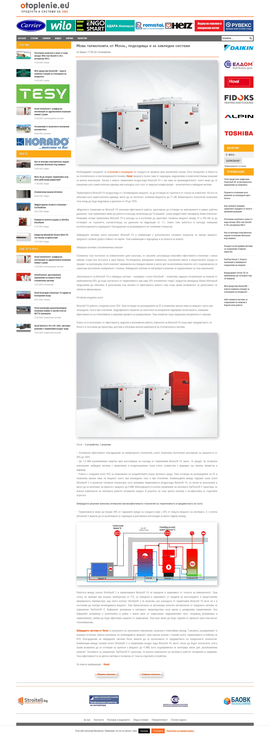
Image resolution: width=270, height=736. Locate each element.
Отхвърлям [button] (158, 731)
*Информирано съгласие (235, 166)
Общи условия (140, 719)
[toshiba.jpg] (238, 138)
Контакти (99, 719)
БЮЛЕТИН (82, 38)
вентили (47, 133)
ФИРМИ (69, 38)
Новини (47, 300)
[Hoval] (238, 87)
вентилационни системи (53, 118)
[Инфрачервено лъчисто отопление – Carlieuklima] (23, 207)
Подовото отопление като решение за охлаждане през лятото (237, 195)
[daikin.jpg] (238, 53)
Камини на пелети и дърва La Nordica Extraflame (51, 221)
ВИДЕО (58, 38)
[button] (250, 38)
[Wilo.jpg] (60, 30)
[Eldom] (238, 70)
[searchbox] (237, 38)
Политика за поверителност (180, 730)
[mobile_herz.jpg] (179, 30)
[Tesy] (43, 102)
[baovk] (237, 706)
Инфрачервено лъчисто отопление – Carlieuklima (51, 206)
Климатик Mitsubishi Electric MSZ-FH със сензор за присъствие (51, 236)
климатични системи (52, 318)
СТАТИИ (34, 38)
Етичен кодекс (178, 719)
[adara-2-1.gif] (120, 30)
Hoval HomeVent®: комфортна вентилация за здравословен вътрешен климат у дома (52, 111)
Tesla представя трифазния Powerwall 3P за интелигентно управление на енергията (238, 182)
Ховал (83, 52)
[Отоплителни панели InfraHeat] (23, 194)
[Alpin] (238, 121)
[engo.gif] (90, 30)
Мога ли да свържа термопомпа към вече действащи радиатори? (51, 178)
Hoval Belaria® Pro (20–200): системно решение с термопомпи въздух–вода (52, 327)
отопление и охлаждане (120, 171)
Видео (46, 169)
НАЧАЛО (22, 38)
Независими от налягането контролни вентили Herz (51, 128)
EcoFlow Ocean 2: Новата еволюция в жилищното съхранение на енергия (235, 262)
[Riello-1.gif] (209, 30)
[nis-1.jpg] (104, 706)
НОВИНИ (46, 38)
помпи (46, 63)
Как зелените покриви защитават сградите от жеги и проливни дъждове (238, 209)
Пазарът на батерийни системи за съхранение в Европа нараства (238, 249)
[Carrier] (31, 30)
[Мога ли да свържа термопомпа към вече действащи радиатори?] (23, 179)
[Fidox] (239, 104)
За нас (87, 719)
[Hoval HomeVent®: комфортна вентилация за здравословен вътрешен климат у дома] (23, 111)
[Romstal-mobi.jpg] (149, 30)
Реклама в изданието (118, 719)
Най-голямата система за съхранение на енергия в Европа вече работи (236, 302)
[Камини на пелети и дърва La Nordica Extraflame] (23, 222)
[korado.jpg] (43, 148)
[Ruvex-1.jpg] (238, 30)
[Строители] (33, 706)
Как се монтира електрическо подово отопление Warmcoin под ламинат (51, 163)
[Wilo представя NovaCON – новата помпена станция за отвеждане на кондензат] (23, 73)
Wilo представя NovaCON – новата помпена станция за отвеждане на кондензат (50, 74)
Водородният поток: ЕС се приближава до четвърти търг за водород (238, 276)
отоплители (48, 285)
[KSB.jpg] (175, 706)
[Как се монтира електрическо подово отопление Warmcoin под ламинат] (23, 164)
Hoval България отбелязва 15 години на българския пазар (52, 294)
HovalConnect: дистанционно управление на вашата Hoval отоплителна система (47, 278)
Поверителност (160, 719)
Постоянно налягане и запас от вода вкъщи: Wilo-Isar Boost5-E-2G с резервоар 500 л (51, 56)
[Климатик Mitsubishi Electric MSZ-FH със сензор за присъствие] (23, 237)
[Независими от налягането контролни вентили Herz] (23, 128)
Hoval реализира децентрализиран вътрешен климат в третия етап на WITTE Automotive (50, 311)
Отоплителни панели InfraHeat (48, 192)
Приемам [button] (144, 731)
